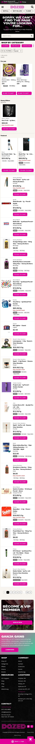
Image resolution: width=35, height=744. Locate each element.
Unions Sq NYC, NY (24, 689)
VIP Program (5, 678)
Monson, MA (22, 681)
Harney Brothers (17, 177)
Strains (3, 669)
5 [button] (20, 592)
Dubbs (15, 507)
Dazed (15, 323)
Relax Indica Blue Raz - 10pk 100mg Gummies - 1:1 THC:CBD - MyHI (22, 447)
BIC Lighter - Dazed (19, 325)
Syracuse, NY (22, 686)
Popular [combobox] (16, 51)
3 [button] (14, 592)
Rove (3, 152)
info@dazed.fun (6, 712)
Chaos (14, 549)
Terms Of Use (17, 735)
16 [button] (27, 592)
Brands (3, 672)
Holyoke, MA (22, 678)
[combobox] (15, 36)
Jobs (2, 686)
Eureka (15, 300)
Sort (15, 49)
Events (20, 669)
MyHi (14, 443)
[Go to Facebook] (28, 726)
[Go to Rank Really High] (17, 741)
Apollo (14, 199)
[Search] (32, 36)
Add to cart (10, 129)
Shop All (3, 661)
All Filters (7, 51)
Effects (3, 666)
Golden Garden (17, 383)
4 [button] (17, 592)
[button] (14, 2)
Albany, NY (21, 684)
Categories (4, 664)
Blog (2, 684)
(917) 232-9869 (6, 709)
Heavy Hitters (5, 118)
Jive (14, 403)
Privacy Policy (30, 732)
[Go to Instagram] (31, 726)
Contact (20, 664)
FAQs (2, 681)
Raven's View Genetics (19, 339)
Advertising (21, 672)
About (20, 661)
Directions (21, 666)
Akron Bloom (16, 219)
